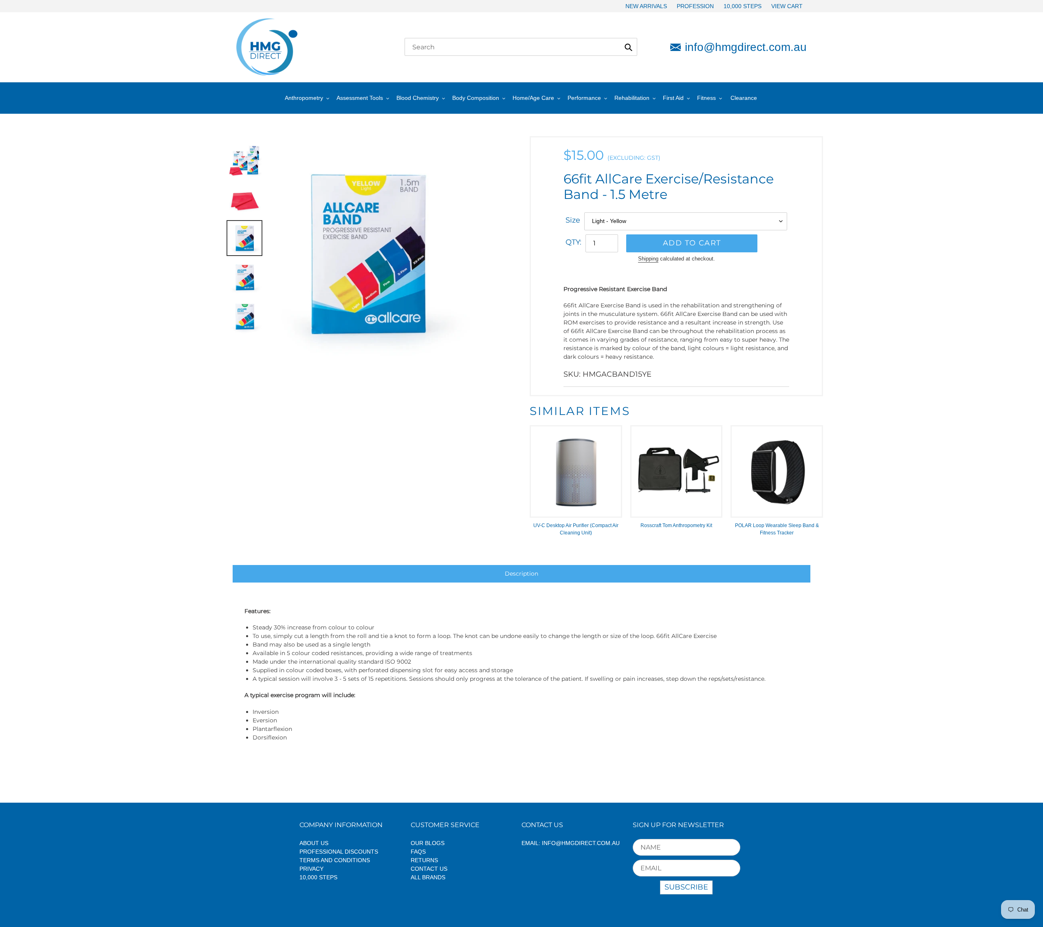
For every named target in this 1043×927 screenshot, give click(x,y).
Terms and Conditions (334, 860)
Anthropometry (304, 98)
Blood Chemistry (417, 98)
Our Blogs (427, 843)
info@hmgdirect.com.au (746, 47)
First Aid (673, 98)
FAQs (418, 851)
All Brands (428, 877)
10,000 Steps (318, 877)
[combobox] (521, 47)
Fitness (706, 98)
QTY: (573, 242)
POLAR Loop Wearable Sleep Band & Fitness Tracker (777, 529)
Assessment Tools (360, 98)
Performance (584, 98)
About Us (313, 843)
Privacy (311, 868)
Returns (424, 860)
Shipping (648, 259)
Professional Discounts (338, 851)
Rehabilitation (631, 98)
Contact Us (429, 868)
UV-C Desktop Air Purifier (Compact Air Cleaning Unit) (575, 529)
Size (573, 220)
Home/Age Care (533, 98)
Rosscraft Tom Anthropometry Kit (676, 525)
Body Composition (475, 98)
